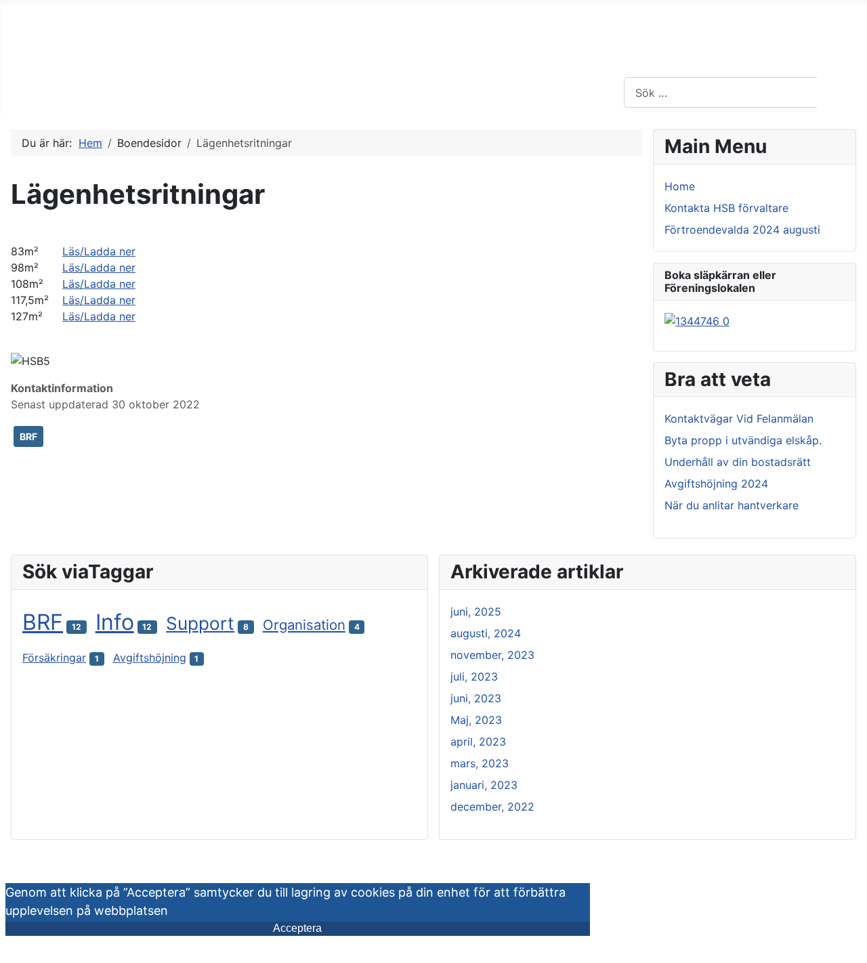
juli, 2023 (474, 676)
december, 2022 (492, 806)
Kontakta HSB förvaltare (726, 208)
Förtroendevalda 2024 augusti (742, 229)
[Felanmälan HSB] (467, 92)
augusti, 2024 (485, 633)
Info (115, 622)
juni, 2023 (475, 698)
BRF (28, 436)
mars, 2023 (479, 763)
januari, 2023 (483, 785)
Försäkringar (54, 657)
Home (679, 186)
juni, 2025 (475, 611)
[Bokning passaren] (696, 319)
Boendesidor (102, 92)
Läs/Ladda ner (98, 251)
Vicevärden (210, 92)
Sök (840, 93)
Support (200, 623)
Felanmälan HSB (414, 92)
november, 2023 (492, 655)
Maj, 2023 (476, 720)
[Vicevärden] (250, 92)
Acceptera (297, 928)
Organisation (304, 624)
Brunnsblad (314, 92)
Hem (30, 92)
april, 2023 (478, 741)
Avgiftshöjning (149, 657)
